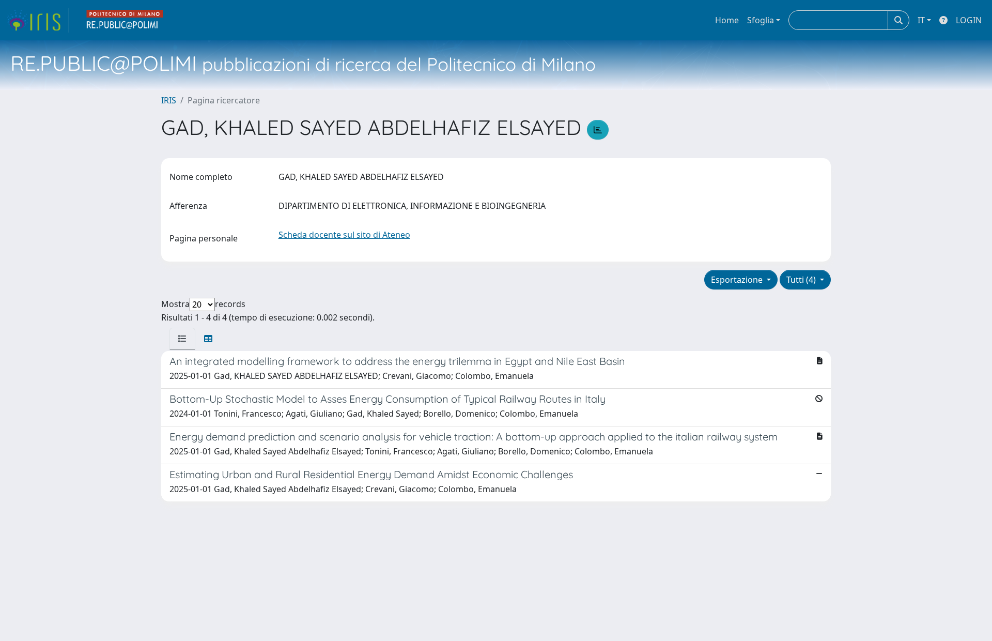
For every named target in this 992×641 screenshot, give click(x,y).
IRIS (168, 100)
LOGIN (969, 20)
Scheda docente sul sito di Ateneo (344, 234)
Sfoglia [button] (760, 20)
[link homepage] (37, 20)
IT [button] (921, 20)
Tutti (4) (802, 279)
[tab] (182, 338)
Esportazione (738, 279)
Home (727, 20)
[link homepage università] (125, 20)
